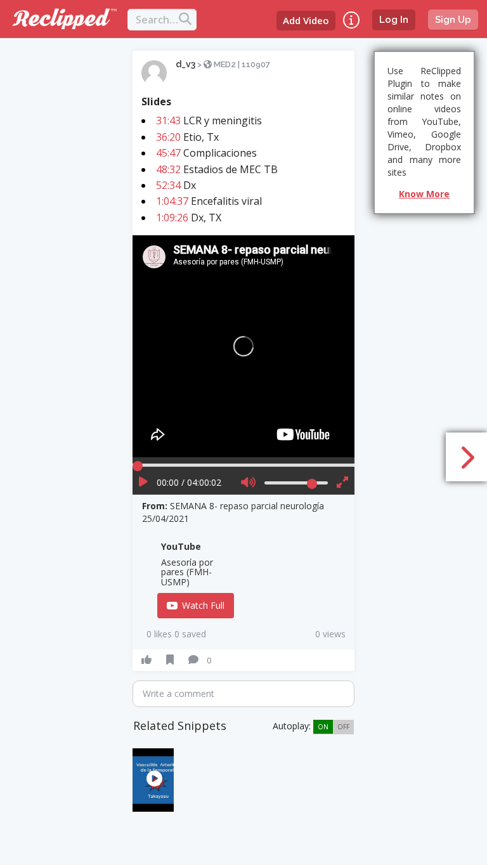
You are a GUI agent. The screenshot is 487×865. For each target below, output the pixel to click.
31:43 (168, 120)
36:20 (168, 137)
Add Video (306, 20)
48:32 (168, 169)
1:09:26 (172, 217)
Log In (393, 19)
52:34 (168, 185)
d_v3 (185, 64)
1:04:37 (172, 201)
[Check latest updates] (351, 20)
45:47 (168, 153)
